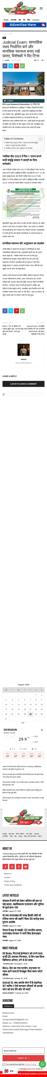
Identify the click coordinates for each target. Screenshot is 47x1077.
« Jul (22, 722)
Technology (8, 964)
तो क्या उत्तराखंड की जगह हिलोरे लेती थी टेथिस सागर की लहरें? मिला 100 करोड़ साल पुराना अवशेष (23, 775)
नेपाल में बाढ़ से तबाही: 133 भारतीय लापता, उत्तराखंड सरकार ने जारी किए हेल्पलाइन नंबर (23, 783)
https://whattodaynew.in (23, 363)
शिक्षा (10, 34)
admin (7, 60)
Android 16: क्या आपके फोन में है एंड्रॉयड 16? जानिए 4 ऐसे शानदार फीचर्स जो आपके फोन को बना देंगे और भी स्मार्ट (23, 986)
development (8, 993)
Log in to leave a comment (23, 384)
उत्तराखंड (5, 911)
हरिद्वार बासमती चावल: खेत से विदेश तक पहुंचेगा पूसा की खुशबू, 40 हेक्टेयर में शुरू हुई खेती (22, 791)
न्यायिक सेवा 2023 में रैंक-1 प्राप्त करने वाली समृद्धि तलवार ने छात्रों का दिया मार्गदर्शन (21, 144)
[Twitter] (10, 65)
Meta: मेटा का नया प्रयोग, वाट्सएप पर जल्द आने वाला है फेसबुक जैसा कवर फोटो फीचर (22, 971)
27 (25, 714)
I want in (22, 1058)
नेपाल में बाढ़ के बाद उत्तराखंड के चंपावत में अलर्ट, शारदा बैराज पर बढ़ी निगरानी (23, 799)
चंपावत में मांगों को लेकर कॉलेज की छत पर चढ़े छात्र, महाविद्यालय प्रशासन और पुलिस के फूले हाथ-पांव (22, 768)
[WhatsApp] (22, 65)
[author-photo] (24, 356)
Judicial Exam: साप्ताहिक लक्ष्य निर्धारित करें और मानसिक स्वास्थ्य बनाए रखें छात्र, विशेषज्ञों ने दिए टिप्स (34, 330)
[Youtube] (25, 866)
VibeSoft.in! (23, 1071)
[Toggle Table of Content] (39, 139)
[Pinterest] (16, 65)
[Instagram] (12, 866)
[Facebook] (5, 65)
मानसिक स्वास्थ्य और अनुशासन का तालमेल (19, 148)
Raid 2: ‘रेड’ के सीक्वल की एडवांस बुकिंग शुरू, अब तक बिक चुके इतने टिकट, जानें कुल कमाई (13, 330)
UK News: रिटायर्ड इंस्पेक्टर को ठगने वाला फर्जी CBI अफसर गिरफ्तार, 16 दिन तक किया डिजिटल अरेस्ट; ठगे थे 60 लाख (23, 957)
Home (5, 34)
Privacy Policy (30, 1064)
